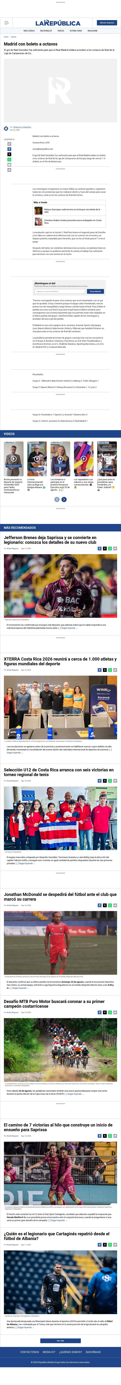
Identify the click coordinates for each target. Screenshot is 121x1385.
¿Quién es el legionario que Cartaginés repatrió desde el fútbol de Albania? (56, 1236)
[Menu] (7, 23)
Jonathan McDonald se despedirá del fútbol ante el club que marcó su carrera (60, 897)
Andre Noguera (12, 548)
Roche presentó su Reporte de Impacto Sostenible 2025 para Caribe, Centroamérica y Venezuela (13, 486)
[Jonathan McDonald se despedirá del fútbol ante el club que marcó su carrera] (60, 943)
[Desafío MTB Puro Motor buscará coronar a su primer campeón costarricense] (60, 1050)
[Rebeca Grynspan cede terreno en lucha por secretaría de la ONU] (38, 211)
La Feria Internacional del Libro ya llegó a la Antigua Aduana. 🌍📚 (36, 484)
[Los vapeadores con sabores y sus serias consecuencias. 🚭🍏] (84, 458)
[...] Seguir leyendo (67, 628)
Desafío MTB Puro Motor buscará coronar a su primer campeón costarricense (54, 1004)
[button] (107, 22)
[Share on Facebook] (9, 149)
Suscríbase (93, 1352)
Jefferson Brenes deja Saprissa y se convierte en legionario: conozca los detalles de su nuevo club (50, 540)
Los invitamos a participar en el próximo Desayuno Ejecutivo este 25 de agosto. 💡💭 (60, 484)
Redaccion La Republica (22, 127)
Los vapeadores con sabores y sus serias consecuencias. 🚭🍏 (83, 483)
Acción (13, 37)
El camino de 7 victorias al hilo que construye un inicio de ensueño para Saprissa (58, 1127)
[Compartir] (9, 170)
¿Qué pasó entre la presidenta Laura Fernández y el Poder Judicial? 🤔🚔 (106, 484)
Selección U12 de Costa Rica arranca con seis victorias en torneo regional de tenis (59, 772)
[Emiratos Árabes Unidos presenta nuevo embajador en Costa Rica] (39, 222)
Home (6, 37)
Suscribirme (95, 291)
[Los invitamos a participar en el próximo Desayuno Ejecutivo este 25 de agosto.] (60, 458)
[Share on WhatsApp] (9, 159)
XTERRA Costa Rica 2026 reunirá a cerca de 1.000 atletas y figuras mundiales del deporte (60, 661)
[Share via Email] (9, 165)
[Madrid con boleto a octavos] (60, 90)
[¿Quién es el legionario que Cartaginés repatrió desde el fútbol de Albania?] (60, 1282)
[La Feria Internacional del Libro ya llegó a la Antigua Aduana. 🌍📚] (37, 458)
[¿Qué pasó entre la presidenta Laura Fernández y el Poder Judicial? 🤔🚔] (107, 458)
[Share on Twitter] (9, 154)
